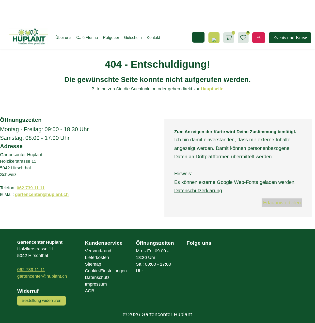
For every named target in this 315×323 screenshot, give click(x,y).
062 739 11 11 (31, 187)
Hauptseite (212, 88)
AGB (89, 290)
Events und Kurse (290, 37)
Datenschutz (97, 277)
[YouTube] (228, 258)
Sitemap (93, 264)
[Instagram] (211, 258)
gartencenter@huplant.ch (42, 194)
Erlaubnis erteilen (282, 202)
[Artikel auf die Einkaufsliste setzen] (243, 38)
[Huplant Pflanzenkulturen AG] (26, 37)
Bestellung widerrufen (41, 300)
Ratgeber (111, 37)
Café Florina (87, 37)
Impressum (96, 284)
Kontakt (153, 37)
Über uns (63, 37)
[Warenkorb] (228, 37)
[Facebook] (195, 258)
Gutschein (133, 37)
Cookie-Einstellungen (106, 270)
